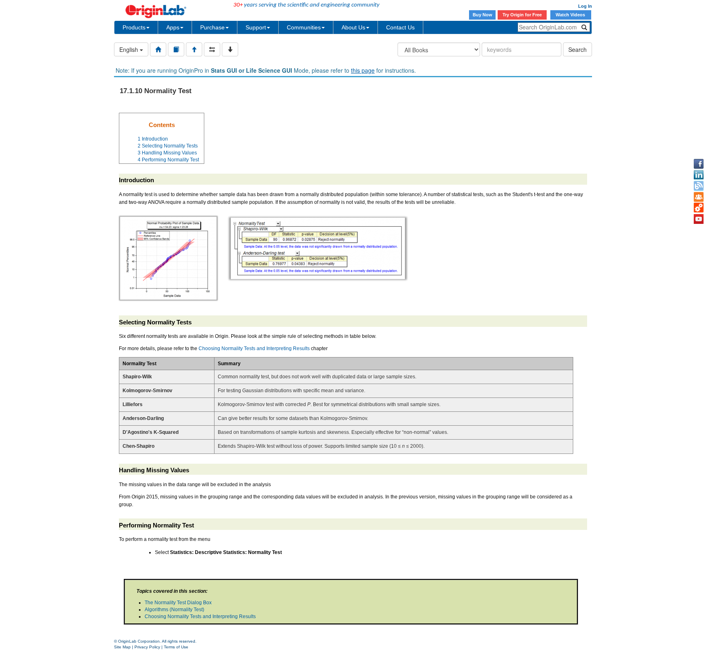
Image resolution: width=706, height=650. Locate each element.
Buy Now (482, 14)
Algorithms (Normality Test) (174, 609)
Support (256, 27)
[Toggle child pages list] (230, 49)
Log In (585, 6)
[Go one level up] (194, 49)
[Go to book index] (176, 49)
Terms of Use (176, 647)
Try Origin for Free (522, 14)
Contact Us (400, 27)
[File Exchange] (698, 208)
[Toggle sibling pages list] (212, 49)
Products (134, 27)
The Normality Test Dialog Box (178, 602)
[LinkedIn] (698, 175)
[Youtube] (698, 219)
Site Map (122, 647)
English (129, 49)
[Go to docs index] (158, 49)
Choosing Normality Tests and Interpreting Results (255, 348)
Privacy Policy (147, 647)
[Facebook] (698, 164)
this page (363, 70)
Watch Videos (571, 14)
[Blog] (698, 186)
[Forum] (698, 197)
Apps (172, 27)
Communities (304, 27)
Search (577, 49)
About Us (353, 27)
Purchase (212, 27)
